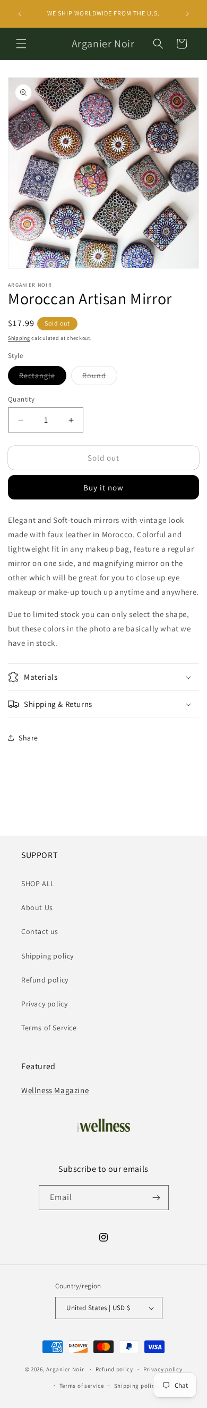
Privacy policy (44, 1004)
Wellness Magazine (55, 1090)
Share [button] (28, 738)
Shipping (19, 338)
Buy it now (103, 487)
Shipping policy (47, 956)
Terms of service (81, 1385)
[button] (21, 43)
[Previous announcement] (19, 14)
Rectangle (42, 377)
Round (99, 377)
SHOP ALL (38, 883)
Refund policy (44, 980)
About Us (37, 907)
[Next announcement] (187, 14)
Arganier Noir (65, 1369)
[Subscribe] (156, 1197)
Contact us (39, 931)
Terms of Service (49, 1027)
